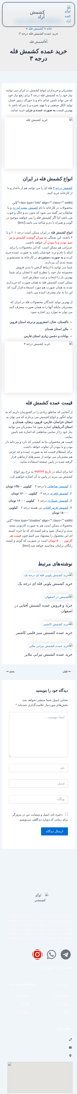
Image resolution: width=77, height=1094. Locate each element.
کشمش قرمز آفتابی (55, 507)
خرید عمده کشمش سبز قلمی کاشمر (44, 632)
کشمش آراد (37, 14)
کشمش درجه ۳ (62, 188)
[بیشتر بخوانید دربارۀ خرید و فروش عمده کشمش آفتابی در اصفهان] (58, 596)
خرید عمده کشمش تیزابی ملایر (48, 654)
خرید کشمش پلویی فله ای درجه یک (45, 583)
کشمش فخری (59, 493)
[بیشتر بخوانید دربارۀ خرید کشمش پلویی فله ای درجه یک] (48, 575)
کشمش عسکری (57, 500)
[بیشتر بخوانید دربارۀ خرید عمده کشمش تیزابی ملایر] (50, 645)
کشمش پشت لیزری (25, 207)
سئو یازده (47, 967)
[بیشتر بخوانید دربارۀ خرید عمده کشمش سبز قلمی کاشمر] (57, 624)
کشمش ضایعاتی (57, 486)
